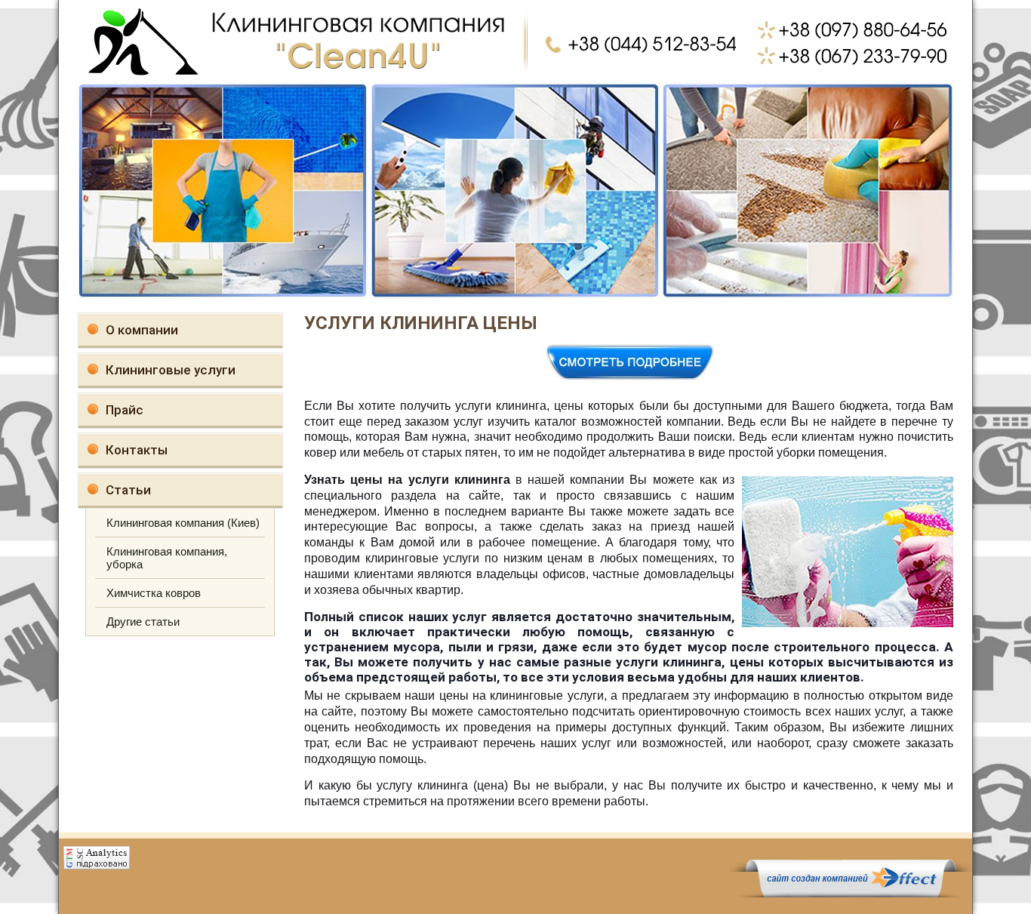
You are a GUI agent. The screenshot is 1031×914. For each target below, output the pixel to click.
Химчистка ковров (153, 592)
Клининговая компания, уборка (166, 558)
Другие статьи (143, 621)
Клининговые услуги (170, 369)
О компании (142, 329)
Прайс (124, 409)
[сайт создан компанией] (850, 894)
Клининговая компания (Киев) (183, 522)
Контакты (137, 449)
